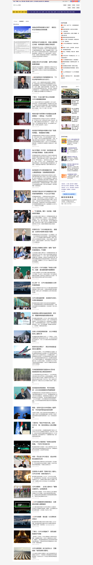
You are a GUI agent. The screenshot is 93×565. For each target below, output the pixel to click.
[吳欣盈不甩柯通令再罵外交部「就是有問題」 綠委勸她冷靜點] (22, 135)
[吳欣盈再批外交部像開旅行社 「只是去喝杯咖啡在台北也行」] (22, 82)
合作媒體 (76, 185)
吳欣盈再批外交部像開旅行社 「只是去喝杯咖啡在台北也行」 (44, 78)
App (20, 1)
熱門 (20, 12)
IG (74, 1)
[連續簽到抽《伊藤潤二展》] (64, 158)
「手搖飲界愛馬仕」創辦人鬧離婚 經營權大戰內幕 (70, 34)
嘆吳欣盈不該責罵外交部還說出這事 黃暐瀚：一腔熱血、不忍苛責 (45, 115)
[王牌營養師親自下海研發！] (64, 176)
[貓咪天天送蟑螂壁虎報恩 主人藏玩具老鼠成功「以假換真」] (66, 102)
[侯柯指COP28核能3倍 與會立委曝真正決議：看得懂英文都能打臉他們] (22, 47)
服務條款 (77, 187)
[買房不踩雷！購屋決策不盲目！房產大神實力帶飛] (64, 165)
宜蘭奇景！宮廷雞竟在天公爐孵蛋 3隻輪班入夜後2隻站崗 (75, 119)
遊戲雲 (78, 7)
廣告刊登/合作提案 (65, 185)
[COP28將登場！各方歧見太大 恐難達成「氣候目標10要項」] (22, 553)
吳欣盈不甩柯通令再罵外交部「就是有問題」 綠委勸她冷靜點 (44, 131)
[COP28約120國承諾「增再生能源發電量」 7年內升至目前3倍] (22, 447)
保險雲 (73, 7)
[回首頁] (17, 5)
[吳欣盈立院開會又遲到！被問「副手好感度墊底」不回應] (22, 253)
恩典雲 (69, 7)
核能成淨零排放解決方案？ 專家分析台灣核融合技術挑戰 (44, 28)
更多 (77, 79)
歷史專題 (27, 1)
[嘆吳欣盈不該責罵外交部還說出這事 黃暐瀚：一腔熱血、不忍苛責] (22, 119)
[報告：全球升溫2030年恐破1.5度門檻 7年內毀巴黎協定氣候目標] (22, 412)
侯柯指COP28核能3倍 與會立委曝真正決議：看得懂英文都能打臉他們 (44, 43)
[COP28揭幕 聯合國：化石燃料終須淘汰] (22, 522)
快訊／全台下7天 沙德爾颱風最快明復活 (70, 26)
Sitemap (67, 187)
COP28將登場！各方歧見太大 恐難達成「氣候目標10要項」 (44, 549)
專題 (26, 12)
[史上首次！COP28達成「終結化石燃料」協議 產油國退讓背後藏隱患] (22, 272)
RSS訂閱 (63, 191)
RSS (75, 1)
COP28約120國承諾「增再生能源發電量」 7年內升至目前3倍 (44, 443)
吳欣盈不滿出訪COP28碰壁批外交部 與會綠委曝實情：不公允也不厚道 (45, 192)
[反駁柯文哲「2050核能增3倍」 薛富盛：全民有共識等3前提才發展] (22, 234)
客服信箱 (63, 187)
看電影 (65, 5)
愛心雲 (78, 5)
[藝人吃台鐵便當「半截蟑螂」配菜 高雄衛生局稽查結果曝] (66, 110)
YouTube (72, 1)
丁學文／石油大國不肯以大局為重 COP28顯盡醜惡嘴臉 (44, 98)
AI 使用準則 (73, 189)
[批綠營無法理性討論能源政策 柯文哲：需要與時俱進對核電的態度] (22, 318)
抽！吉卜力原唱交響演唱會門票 (73, 139)
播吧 (23, 12)
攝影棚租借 (47, 1)
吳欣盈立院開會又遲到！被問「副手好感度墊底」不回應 (44, 249)
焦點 (17, 12)
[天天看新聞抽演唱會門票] (64, 149)
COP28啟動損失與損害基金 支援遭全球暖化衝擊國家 (44, 503)
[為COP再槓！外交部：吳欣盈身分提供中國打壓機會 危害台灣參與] (22, 155)
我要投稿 (63, 183)
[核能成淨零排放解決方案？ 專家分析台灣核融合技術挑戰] (22, 32)
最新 (14, 12)
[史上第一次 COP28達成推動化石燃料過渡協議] (22, 288)
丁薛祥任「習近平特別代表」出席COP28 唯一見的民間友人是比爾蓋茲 (44, 425)
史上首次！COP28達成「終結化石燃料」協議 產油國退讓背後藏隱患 (44, 268)
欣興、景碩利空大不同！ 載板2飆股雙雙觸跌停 (70, 77)
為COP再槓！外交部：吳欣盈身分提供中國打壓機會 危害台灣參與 (44, 151)
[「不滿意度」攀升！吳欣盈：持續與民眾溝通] (22, 216)
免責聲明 (68, 189)
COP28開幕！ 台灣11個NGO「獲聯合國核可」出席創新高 (44, 487)
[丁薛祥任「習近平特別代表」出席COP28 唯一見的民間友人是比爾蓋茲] (22, 428)
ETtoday (15, 21)
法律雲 (73, 5)
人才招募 (67, 183)
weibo (77, 1)
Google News (79, 1)
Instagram (66, 197)
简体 (14, 1)
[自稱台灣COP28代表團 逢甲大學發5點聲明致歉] (22, 67)
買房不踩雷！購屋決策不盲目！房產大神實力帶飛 (73, 164)
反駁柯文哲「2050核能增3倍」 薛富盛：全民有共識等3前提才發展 (44, 230)
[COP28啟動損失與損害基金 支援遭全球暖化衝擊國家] (22, 507)
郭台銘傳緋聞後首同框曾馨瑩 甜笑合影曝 (70, 69)
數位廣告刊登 (41, 1)
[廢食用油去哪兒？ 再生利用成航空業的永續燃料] (22, 352)
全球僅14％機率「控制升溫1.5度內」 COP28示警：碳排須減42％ (45, 472)
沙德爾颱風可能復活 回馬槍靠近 (71, 59)
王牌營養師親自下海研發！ (72, 174)
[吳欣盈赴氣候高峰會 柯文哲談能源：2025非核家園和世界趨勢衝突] (22, 393)
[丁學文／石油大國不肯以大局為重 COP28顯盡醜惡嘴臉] (22, 102)
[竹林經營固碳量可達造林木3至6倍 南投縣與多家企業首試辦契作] (22, 374)
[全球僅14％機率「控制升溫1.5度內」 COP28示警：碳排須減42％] (22, 476)
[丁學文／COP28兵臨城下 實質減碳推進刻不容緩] (22, 536)
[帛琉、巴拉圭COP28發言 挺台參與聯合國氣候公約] (22, 461)
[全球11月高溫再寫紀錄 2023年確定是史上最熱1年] (22, 336)
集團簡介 (76, 183)
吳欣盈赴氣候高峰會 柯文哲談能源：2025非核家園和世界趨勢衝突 (43, 389)
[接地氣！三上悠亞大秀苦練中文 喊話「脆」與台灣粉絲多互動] (66, 126)
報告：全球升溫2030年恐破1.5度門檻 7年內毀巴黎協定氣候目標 (44, 408)
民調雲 (69, 5)
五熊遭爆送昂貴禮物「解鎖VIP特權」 (70, 65)
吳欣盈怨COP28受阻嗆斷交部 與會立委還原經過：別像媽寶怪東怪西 (44, 171)
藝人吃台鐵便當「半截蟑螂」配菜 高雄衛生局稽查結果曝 (75, 111)
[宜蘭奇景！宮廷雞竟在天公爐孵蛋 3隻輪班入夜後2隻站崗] (66, 118)
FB (71, 1)
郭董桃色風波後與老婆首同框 (69, 37)
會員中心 (32, 1)
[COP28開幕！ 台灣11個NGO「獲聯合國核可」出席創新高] (22, 491)
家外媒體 (36, 1)
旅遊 (37, 12)
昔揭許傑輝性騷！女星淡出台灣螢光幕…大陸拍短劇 (69, 30)
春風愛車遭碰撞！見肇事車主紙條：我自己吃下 (70, 62)
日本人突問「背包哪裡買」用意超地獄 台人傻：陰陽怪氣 (70, 40)
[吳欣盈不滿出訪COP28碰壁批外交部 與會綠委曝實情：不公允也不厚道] (22, 196)
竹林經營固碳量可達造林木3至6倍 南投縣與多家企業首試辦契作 (44, 370)
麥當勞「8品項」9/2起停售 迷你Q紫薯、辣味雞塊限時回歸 (70, 48)
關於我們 (72, 183)
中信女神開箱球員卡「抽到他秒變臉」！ (69, 44)
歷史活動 (23, 1)
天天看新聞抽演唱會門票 (72, 148)
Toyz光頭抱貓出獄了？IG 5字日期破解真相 (70, 73)
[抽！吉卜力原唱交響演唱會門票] (64, 141)
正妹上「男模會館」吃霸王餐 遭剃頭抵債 (70, 52)
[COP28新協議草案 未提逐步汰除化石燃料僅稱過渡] (22, 303)
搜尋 (69, 1)
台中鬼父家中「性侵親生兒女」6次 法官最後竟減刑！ (70, 56)
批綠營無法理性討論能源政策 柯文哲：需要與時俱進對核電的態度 (44, 314)
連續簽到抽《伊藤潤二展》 (72, 156)
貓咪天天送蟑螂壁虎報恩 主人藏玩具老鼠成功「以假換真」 (75, 103)
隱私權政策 (72, 187)
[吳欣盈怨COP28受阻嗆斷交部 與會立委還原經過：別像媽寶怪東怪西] (22, 175)
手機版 (17, 1)
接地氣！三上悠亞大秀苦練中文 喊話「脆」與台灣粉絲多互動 (75, 127)
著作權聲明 (63, 189)
